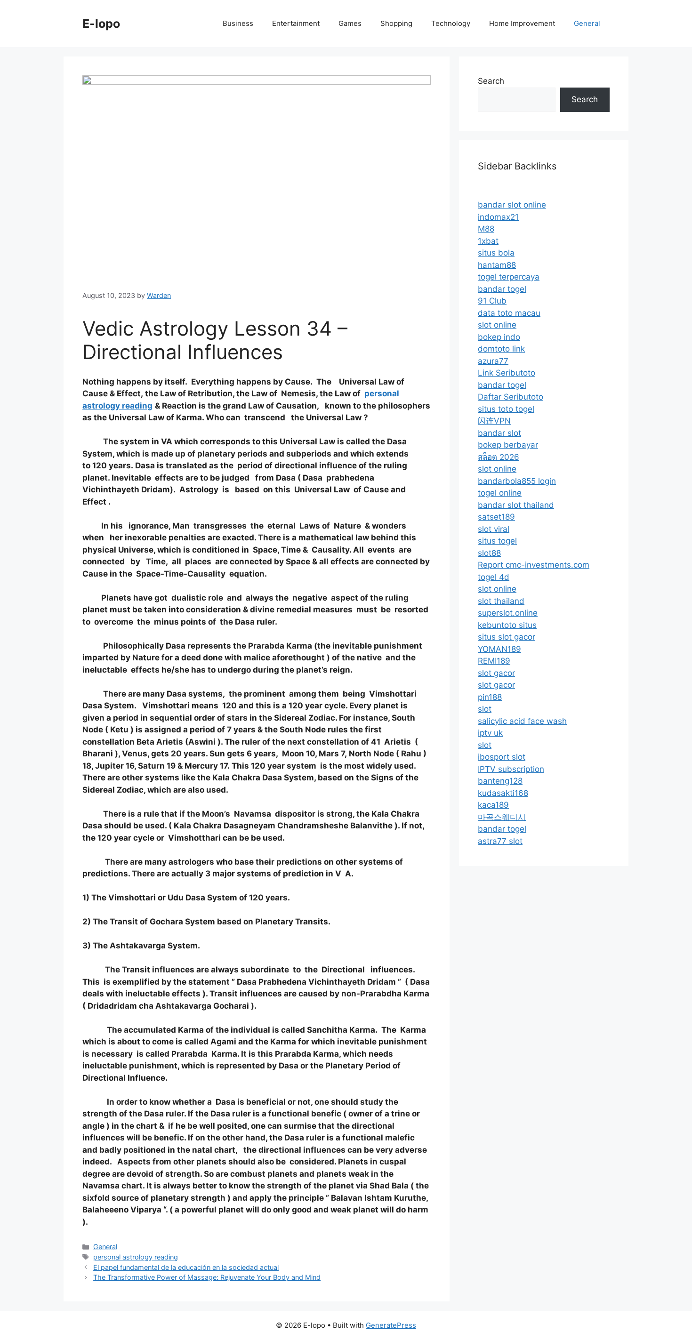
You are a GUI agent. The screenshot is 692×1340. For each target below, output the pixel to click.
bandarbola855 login (517, 481)
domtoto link (501, 348)
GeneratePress (391, 1325)
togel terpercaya (508, 276)
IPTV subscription (511, 769)
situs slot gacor (506, 637)
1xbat (488, 241)
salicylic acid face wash (522, 721)
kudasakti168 (503, 793)
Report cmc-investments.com (533, 565)
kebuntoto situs (507, 625)
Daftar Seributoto (510, 396)
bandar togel (502, 289)
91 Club (492, 300)
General (587, 23)
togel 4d (493, 577)
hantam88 (497, 265)
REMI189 (494, 661)
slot (484, 709)
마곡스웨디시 (502, 817)
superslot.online (508, 613)
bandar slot (499, 433)
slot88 (489, 553)
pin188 (490, 697)
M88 (486, 228)
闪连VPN (494, 420)
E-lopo (101, 23)
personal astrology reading (135, 1257)
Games (350, 23)
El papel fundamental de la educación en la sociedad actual (186, 1267)
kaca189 (493, 805)
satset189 (496, 517)
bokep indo (499, 337)
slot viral (493, 529)
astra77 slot (500, 841)
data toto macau (509, 313)
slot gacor (496, 673)
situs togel (497, 541)
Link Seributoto (506, 372)
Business (238, 23)
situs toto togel (506, 409)
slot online (497, 324)
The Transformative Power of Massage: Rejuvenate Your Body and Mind (207, 1277)
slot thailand (501, 601)
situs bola (496, 252)
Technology (450, 23)
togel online (500, 492)
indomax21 (498, 217)
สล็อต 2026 (498, 457)
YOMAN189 (499, 649)
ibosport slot (501, 757)
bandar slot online (512, 204)
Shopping (396, 23)
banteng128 (500, 781)
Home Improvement (522, 23)
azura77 (493, 361)
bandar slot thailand (516, 505)
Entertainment (296, 23)
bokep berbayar (508, 444)
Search (491, 81)
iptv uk (490, 733)
